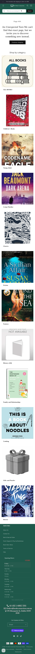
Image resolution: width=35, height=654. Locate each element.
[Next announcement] (32, 2)
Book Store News (8, 544)
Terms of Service (8, 548)
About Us (5, 530)
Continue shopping (17, 42)
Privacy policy (29, 646)
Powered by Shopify (20, 646)
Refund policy (19, 649)
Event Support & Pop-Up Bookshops (13, 541)
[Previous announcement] (3, 2)
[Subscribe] (25, 625)
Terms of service (27, 649)
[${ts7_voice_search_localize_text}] (21, 11)
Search (30, 11)
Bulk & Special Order (9, 537)
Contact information (9, 649)
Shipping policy (18, 651)
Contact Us (6, 533)
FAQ (4, 552)
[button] (3, 5)
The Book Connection (11, 646)
